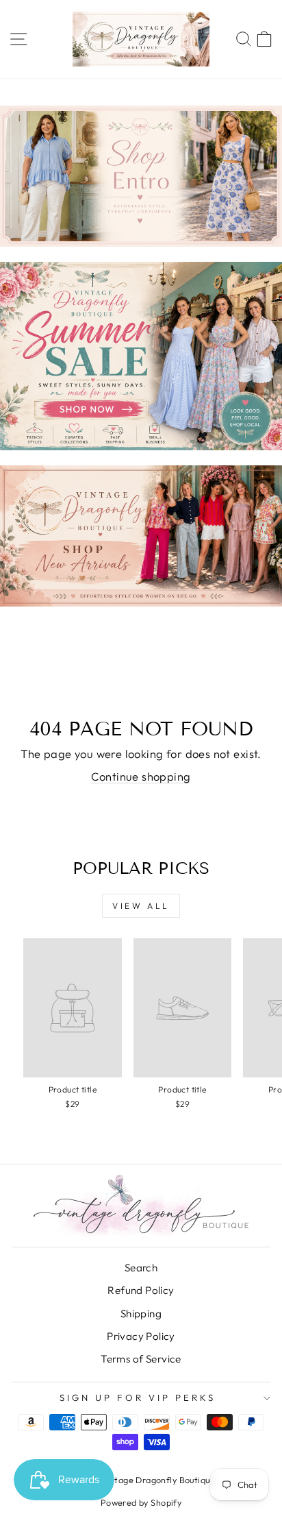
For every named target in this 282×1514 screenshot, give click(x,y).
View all (141, 906)
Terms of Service (141, 1358)
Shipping (141, 1313)
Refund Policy (140, 1290)
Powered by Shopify (141, 1502)
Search (141, 1267)
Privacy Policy (141, 1336)
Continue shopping (140, 776)
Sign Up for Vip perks (137, 1397)
